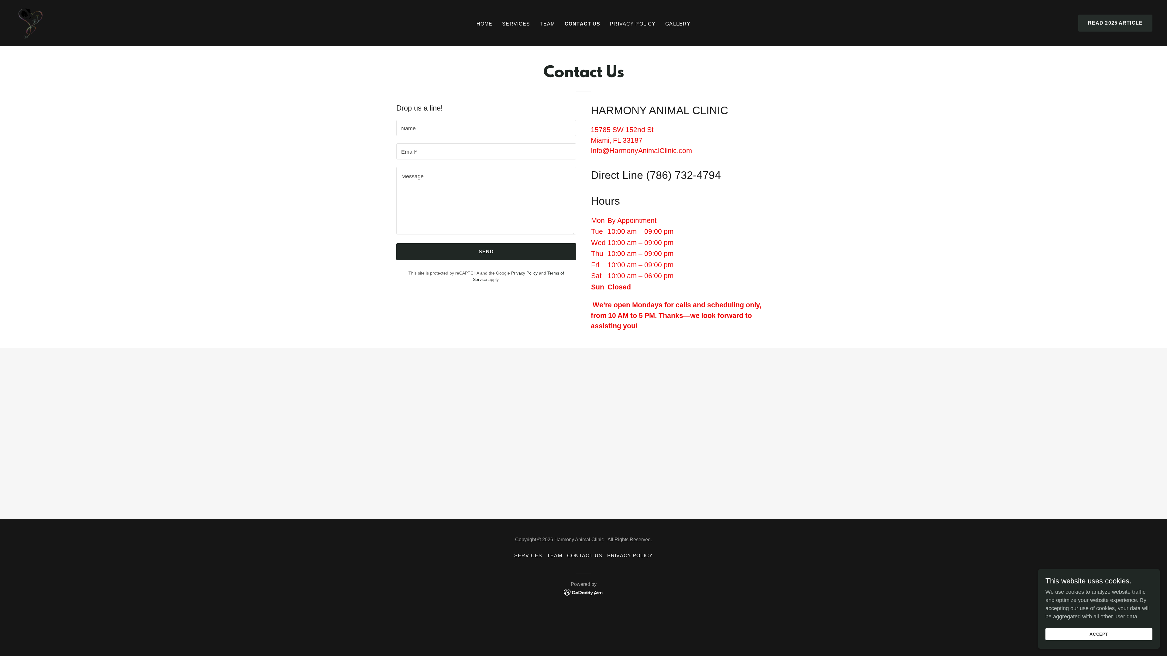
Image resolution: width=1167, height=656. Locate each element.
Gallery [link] (677, 23)
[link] (30, 23)
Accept (1099, 634)
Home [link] (485, 23)
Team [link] (547, 23)
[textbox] (486, 128)
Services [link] (516, 23)
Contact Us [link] (582, 23)
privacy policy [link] (633, 23)
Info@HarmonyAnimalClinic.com (641, 151)
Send (486, 251)
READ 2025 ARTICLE (1115, 23)
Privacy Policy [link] (524, 273)
